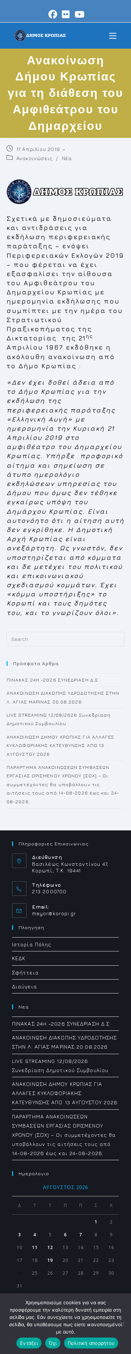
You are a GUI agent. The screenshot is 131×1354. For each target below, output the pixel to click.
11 (35, 1247)
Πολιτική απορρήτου (91, 1343)
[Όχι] (122, 1323)
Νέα (67, 158)
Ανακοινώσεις (34, 158)
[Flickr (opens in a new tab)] (66, 14)
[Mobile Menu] (112, 35)
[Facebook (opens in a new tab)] (53, 14)
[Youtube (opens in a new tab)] (78, 14)
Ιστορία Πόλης (31, 944)
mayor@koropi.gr (54, 913)
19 (50, 1260)
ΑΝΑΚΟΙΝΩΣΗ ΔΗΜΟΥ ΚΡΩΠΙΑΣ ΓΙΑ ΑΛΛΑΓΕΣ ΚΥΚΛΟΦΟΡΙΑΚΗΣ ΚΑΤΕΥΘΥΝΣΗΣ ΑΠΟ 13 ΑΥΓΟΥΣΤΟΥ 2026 (61, 745)
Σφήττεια (25, 972)
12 (50, 1247)
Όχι (53, 1343)
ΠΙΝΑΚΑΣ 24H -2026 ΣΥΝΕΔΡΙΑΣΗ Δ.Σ (52, 680)
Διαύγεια (24, 986)
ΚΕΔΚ (18, 958)
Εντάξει (29, 1343)
